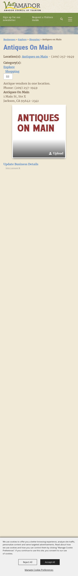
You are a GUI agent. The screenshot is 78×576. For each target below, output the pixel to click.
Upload (58, 153)
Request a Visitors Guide (42, 18)
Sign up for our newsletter (12, 18)
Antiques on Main (35, 56)
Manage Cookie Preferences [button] (39, 569)
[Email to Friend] (7, 76)
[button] (63, 18)
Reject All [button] (27, 562)
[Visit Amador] (22, 6)
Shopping (34, 39)
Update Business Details (20, 164)
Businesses (9, 39)
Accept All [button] (50, 562)
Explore (22, 39)
